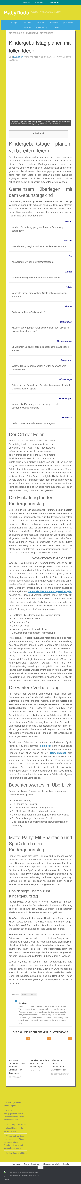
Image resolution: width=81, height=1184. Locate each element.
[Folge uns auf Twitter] (72, 1171)
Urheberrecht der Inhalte (51, 1164)
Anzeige (24, 994)
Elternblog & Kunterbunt (23, 33)
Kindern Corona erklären (16, 1153)
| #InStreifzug (68, 23)
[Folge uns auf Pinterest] (75, 1171)
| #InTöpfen (14, 23)
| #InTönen (27, 23)
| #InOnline (27, 27)
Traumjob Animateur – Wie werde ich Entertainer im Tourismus (17, 1066)
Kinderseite (39, 2)
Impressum (16, 1164)
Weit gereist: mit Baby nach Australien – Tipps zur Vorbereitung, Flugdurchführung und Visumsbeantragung (14, 1142)
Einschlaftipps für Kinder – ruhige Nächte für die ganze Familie (15, 1128)
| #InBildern (56, 27)
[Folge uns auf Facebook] (68, 1171)
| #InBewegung (41, 27)
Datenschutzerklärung (31, 1164)
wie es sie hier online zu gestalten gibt (50, 591)
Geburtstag (32, 994)
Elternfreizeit (54, 2)
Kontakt (66, 1164)
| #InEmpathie (53, 23)
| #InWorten (40, 23)
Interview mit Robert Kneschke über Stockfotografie (39, 1063)
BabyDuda (26, 2)
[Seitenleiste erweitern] (3, 33)
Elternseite (46, 33)
